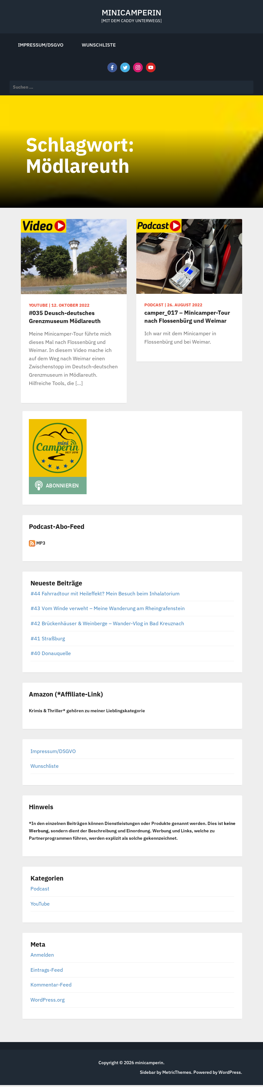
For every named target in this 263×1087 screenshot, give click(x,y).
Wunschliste (99, 45)
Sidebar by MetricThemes (165, 1072)
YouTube (40, 903)
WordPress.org (47, 999)
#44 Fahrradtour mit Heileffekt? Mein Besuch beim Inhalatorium (105, 593)
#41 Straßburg (47, 638)
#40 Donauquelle (50, 653)
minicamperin (131, 12)
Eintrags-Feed (46, 970)
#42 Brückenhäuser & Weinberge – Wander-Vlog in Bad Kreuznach (107, 623)
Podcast (39, 888)
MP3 (40, 543)
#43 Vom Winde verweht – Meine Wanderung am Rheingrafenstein (107, 608)
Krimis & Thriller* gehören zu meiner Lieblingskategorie (87, 711)
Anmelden (42, 954)
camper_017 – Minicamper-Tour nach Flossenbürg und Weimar (187, 316)
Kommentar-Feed (51, 984)
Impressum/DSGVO (41, 45)
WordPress (229, 1072)
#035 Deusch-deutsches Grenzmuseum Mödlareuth (65, 317)
